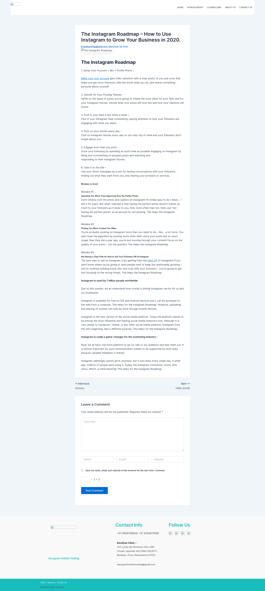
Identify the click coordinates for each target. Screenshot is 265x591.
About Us (230, 7)
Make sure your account (95, 78)
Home (180, 7)
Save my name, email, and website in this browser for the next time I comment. (125, 470)
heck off (152, 260)
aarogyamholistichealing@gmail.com (136, 564)
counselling (214, 7)
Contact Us (245, 7)
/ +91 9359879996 (148, 533)
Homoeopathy (195, 7)
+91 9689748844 (127, 533)
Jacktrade (59, 587)
